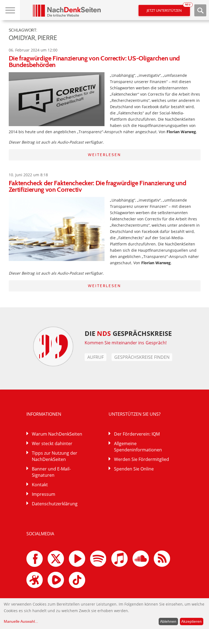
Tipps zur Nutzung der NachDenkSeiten (54, 456)
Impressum (43, 494)
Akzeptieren (191, 621)
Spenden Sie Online (134, 469)
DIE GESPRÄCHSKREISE (128, 333)
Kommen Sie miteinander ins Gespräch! (126, 343)
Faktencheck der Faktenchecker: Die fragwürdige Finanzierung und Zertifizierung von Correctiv (97, 186)
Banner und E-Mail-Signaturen (51, 472)
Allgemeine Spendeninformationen (138, 446)
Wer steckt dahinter (52, 443)
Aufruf (95, 357)
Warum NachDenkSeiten (57, 434)
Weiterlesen (104, 154)
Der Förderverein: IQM (137, 434)
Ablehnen (168, 621)
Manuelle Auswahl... (21, 621)
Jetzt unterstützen (168, 9)
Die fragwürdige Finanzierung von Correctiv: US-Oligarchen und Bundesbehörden (94, 61)
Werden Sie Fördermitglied (141, 459)
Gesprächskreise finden (142, 357)
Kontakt (40, 485)
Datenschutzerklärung (55, 504)
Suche (200, 10)
